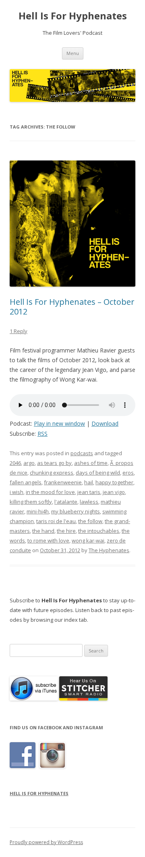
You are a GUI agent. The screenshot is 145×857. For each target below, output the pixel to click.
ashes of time (91, 462)
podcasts (81, 453)
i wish (16, 492)
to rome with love (48, 540)
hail (88, 482)
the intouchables (98, 530)
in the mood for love (50, 492)
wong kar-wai (88, 540)
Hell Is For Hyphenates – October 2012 (72, 306)
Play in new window (59, 423)
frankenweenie (63, 482)
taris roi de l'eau (56, 521)
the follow (90, 521)
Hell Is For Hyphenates (73, 16)
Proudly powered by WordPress (46, 842)
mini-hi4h (38, 511)
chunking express (51, 472)
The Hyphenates (109, 550)
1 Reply (18, 331)
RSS (42, 433)
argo (29, 462)
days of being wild (98, 472)
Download (104, 423)
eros (128, 472)
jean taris (88, 492)
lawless (89, 501)
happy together (114, 482)
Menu (72, 53)
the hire (66, 530)
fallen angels (25, 482)
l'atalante (65, 501)
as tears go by (54, 462)
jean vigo (114, 492)
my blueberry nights (75, 511)
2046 (15, 462)
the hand (43, 530)
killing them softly (31, 501)
